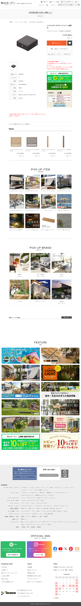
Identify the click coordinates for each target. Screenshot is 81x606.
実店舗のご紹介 (31, 573)
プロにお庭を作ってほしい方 (24, 593)
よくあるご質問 (5, 575)
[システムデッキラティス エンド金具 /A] (13, 66)
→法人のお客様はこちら (7, 581)
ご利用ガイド (4, 570)
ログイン (22, 124)
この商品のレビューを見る (55, 54)
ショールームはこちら (22, 596)
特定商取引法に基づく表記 (34, 575)
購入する (58, 43)
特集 (47, 5)
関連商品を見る (67, 54)
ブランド (53, 5)
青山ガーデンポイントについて (9, 573)
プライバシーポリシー (33, 578)
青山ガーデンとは (32, 570)
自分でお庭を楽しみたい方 (24, 590)
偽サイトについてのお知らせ (34, 581)
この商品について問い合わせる (60, 48)
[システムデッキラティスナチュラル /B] (16, 141)
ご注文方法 (4, 567)
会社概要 (29, 567)
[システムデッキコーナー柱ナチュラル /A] (47, 141)
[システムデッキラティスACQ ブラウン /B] (31, 141)
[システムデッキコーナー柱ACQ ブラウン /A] (63, 141)
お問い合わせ (4, 578)
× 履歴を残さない (66, 317)
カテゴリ (41, 5)
